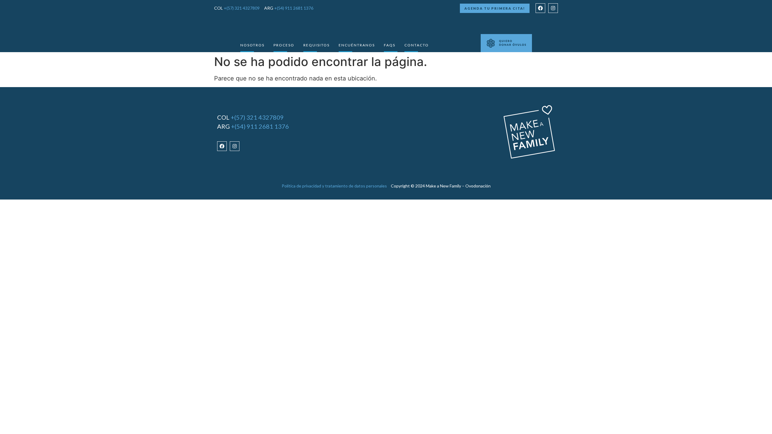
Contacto (416, 45)
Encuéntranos (357, 45)
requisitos (316, 45)
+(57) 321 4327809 (242, 8)
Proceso (284, 45)
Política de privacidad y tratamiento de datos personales (334, 185)
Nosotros (252, 45)
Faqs (389, 45)
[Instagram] (553, 8)
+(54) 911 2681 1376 (293, 8)
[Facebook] (540, 8)
